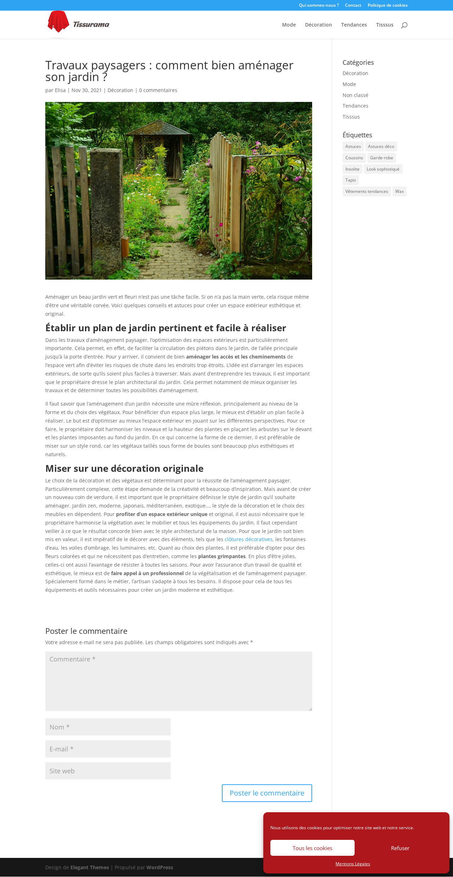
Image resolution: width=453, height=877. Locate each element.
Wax (399, 191)
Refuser (400, 848)
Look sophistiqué (383, 169)
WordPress (160, 867)
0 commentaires (158, 90)
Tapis (350, 180)
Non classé (355, 95)
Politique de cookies (388, 5)
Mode (289, 25)
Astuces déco (381, 146)
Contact (353, 5)
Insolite (352, 169)
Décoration (318, 25)
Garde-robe (381, 158)
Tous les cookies (312, 848)
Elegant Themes (89, 867)
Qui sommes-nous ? (319, 5)
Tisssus (385, 25)
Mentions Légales (353, 864)
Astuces (353, 146)
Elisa (60, 90)
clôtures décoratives (249, 539)
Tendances (354, 25)
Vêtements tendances (366, 191)
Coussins (354, 158)
